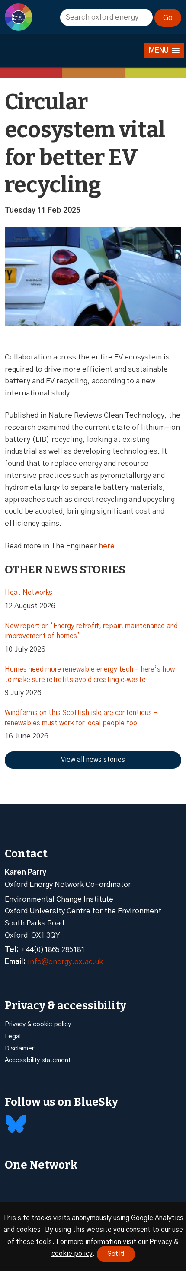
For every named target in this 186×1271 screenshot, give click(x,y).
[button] (164, 50)
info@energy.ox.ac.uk (65, 961)
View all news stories (93, 759)
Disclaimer (19, 1048)
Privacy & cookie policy (38, 1024)
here (107, 546)
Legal (13, 1036)
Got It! (116, 1254)
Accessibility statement (38, 1060)
